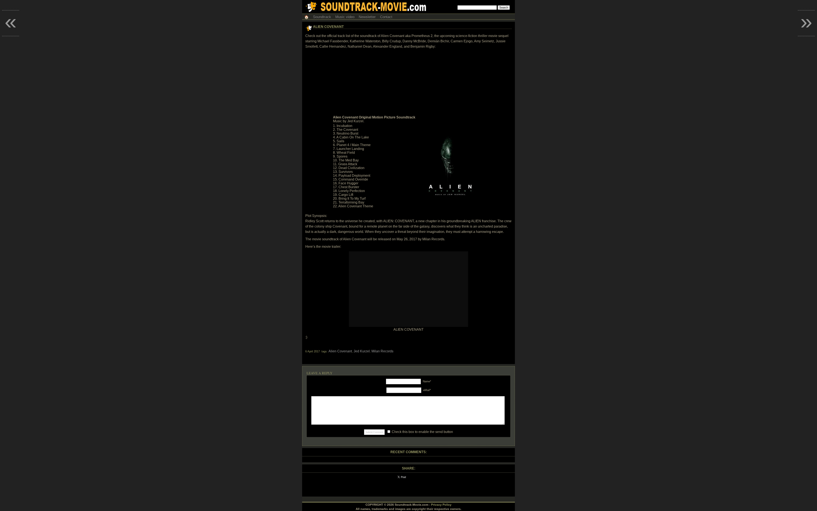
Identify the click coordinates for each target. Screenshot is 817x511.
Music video (344, 17)
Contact (386, 17)
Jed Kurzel (362, 351)
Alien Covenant (328, 26)
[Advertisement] (408, 82)
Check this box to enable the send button (422, 432)
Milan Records (382, 351)
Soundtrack (322, 17)
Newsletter (367, 17)
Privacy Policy (441, 504)
